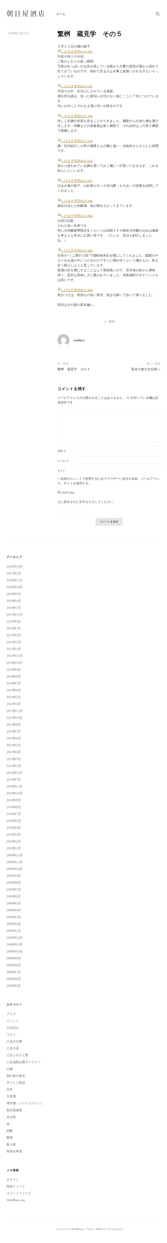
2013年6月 (14, 738)
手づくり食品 (16, 1082)
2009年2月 (14, 924)
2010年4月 (14, 827)
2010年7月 (14, 814)
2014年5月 (14, 697)
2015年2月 (14, 642)
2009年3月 (14, 917)
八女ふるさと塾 (17, 1055)
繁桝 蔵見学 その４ (73, 369)
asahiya (79, 340)
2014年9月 (14, 669)
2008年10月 (15, 951)
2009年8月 (14, 882)
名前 (61, 451)
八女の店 (13, 1048)
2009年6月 (14, 896)
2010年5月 (14, 820)
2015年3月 (14, 635)
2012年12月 (15, 772)
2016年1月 (14, 607)
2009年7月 (14, 889)
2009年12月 (15, 855)
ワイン (11, 1034)
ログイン (13, 1179)
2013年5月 (14, 745)
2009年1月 (14, 930)
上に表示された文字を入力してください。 (86, 502)
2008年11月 (15, 944)
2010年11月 (15, 786)
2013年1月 (14, 765)
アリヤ (11, 1014)
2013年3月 (14, 759)
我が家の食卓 (16, 1075)
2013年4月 (14, 752)
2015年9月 (14, 621)
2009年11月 (15, 862)
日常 (10, 1089)
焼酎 (10, 1130)
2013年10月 (15, 717)
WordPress (77, 1229)
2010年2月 (14, 841)
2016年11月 (15, 580)
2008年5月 (14, 985)
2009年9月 (14, 875)
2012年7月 (14, 779)
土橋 (10, 1069)
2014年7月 (14, 683)
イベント (13, 1020)
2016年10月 (15, 587)
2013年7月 (14, 731)
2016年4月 (14, 600)
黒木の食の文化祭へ (145, 369)
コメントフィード (19, 1193)
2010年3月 (14, 834)
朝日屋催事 (14, 1110)
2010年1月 (14, 848)
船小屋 (11, 1144)
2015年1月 (14, 649)
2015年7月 (14, 628)
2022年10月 (15, 566)
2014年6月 (14, 690)
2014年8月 (14, 676)
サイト (61, 471)
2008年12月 (15, 937)
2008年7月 (14, 972)
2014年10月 (15, 662)
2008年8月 (14, 965)
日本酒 (11, 1096)
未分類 (11, 1117)
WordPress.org (16, 1200)
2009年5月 (14, 903)
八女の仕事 (14, 1041)
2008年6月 (14, 979)
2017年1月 (14, 573)
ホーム (61, 14)
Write (99, 1229)
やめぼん (13, 1027)
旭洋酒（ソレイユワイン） (25, 1103)
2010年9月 (14, 800)
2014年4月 (14, 704)
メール (62, 461)
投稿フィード (16, 1186)
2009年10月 (15, 869)
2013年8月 (14, 724)
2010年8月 (14, 807)
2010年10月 (15, 793)
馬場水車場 (14, 1151)
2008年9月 (14, 958)
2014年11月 (15, 655)
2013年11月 (15, 711)
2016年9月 (14, 594)
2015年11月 (15, 614)
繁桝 (112, 321)
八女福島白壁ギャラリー (24, 1062)
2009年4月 (14, 910)
